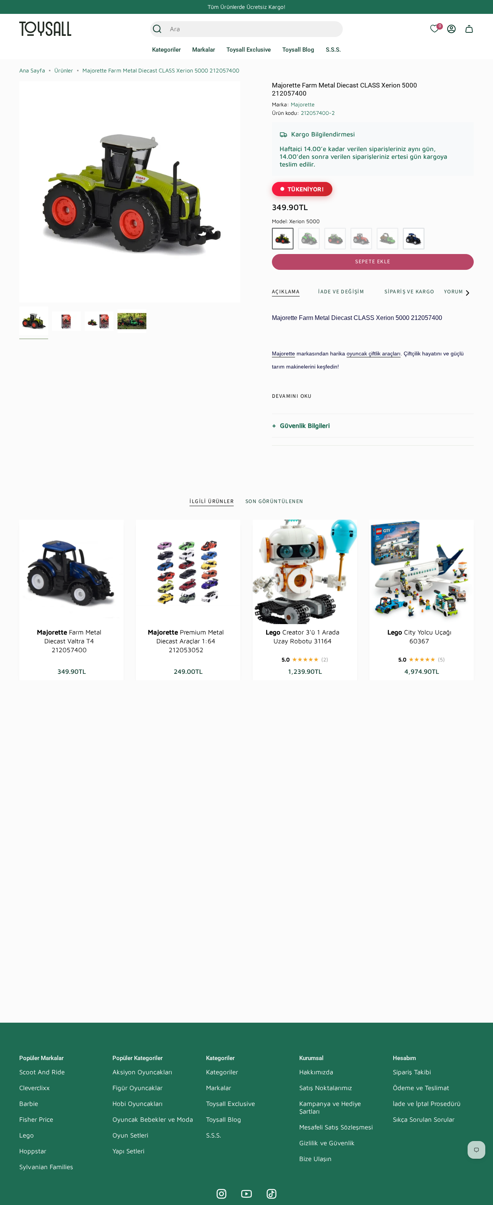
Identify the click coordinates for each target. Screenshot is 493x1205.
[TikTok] (271, 1194)
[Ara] (157, 29)
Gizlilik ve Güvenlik (327, 1143)
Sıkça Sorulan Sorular (423, 1119)
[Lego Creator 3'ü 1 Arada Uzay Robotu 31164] (305, 572)
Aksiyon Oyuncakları (142, 1072)
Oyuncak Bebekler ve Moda (152, 1119)
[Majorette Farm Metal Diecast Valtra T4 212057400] (71, 572)
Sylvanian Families (46, 1167)
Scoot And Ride (42, 1072)
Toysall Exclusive (230, 1103)
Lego (26, 1135)
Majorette (303, 104)
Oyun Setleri (130, 1135)
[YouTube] (246, 1194)
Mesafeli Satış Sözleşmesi (336, 1127)
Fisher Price (36, 1119)
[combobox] (238, 29)
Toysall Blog (223, 1119)
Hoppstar (32, 1151)
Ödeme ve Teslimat (421, 1088)
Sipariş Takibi (412, 1072)
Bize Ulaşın (315, 1159)
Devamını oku (292, 396)
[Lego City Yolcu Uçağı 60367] (421, 572)
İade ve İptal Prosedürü (427, 1103)
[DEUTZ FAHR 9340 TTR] (309, 238)
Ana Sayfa (32, 70)
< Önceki (19, 192)
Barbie (28, 1103)
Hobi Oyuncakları (137, 1103)
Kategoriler (222, 1072)
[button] (166, 50)
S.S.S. (213, 1135)
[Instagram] (221, 1194)
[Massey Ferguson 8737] (361, 238)
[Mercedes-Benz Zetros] (387, 238)
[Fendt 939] (335, 238)
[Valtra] (413, 238)
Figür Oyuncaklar (137, 1088)
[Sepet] (469, 28)
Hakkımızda (316, 1072)
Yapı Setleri (128, 1151)
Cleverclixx (34, 1088)
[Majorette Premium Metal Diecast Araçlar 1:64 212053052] (188, 572)
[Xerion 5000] (282, 238)
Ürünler (63, 70)
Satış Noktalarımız (325, 1088)
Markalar (218, 1088)
